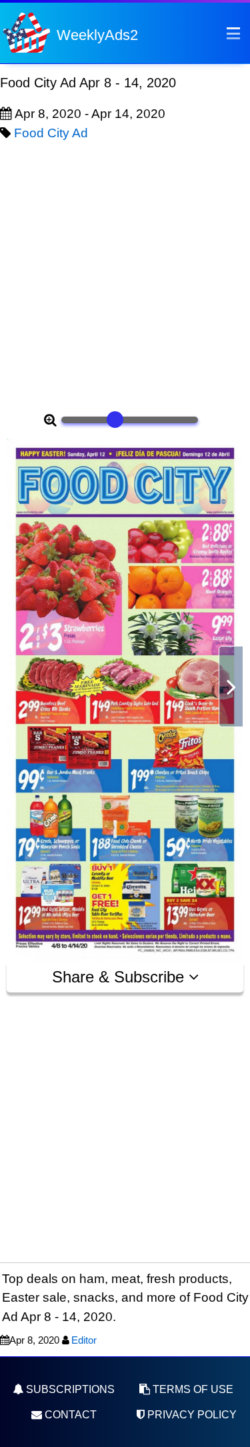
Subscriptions (69, 1389)
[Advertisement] (125, 274)
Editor (84, 1340)
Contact (69, 1414)
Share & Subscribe (120, 977)
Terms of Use (191, 1389)
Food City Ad (51, 133)
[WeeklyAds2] (26, 32)
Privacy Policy (191, 1414)
